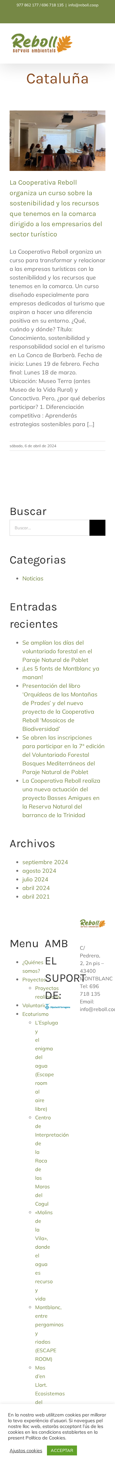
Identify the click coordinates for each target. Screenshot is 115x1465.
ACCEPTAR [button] (62, 1450)
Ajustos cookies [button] (26, 1450)
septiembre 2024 (45, 862)
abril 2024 (36, 888)
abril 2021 (36, 896)
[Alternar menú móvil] (102, 39)
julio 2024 (35, 879)
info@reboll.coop (83, 5)
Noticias (32, 578)
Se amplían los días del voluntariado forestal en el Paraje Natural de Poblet (57, 651)
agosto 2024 (39, 870)
